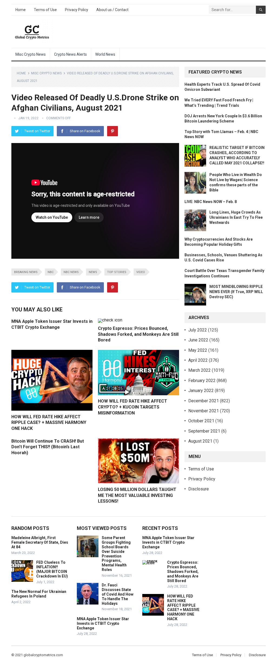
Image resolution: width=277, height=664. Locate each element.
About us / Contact (112, 10)
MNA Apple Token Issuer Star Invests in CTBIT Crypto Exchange (103, 623)
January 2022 (201, 390)
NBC (51, 272)
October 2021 (201, 420)
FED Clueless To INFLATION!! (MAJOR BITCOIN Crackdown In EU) (52, 569)
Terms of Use (45, 10)
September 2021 (204, 431)
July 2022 (197, 330)
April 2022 (198, 360)
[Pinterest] (112, 131)
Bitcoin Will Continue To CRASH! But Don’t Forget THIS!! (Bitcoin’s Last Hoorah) (47, 447)
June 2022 (198, 340)
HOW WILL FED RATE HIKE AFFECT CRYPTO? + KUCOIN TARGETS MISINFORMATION (132, 407)
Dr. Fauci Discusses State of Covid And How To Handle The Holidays (117, 594)
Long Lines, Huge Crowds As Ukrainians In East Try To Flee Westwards (236, 217)
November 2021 (203, 410)
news (93, 272)
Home (20, 10)
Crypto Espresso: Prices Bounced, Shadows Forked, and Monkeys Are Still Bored (138, 334)
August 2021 (200, 441)
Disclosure (198, 489)
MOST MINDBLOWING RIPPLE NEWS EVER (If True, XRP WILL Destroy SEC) (236, 291)
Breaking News (26, 272)
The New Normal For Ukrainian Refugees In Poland (38, 593)
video (140, 272)
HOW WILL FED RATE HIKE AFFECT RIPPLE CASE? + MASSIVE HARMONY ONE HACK (48, 422)
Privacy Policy (76, 10)
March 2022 (199, 370)
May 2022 (197, 350)
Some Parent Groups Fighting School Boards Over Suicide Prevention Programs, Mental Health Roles (116, 554)
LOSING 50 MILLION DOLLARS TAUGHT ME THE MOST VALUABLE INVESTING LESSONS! (137, 495)
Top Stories (116, 272)
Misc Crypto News (30, 54)
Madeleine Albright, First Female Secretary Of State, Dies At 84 (39, 542)
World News (105, 54)
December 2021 (203, 400)
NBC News (71, 272)
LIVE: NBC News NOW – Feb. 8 (210, 202)
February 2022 (202, 380)
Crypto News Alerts (70, 54)
